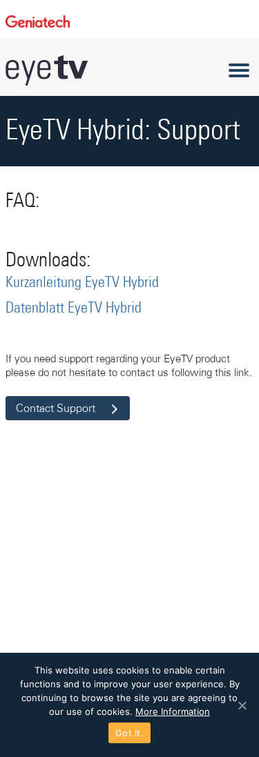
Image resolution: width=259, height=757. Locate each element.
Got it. (129, 732)
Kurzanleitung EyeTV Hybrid (82, 283)
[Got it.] (242, 705)
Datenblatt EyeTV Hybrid (74, 308)
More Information (172, 711)
